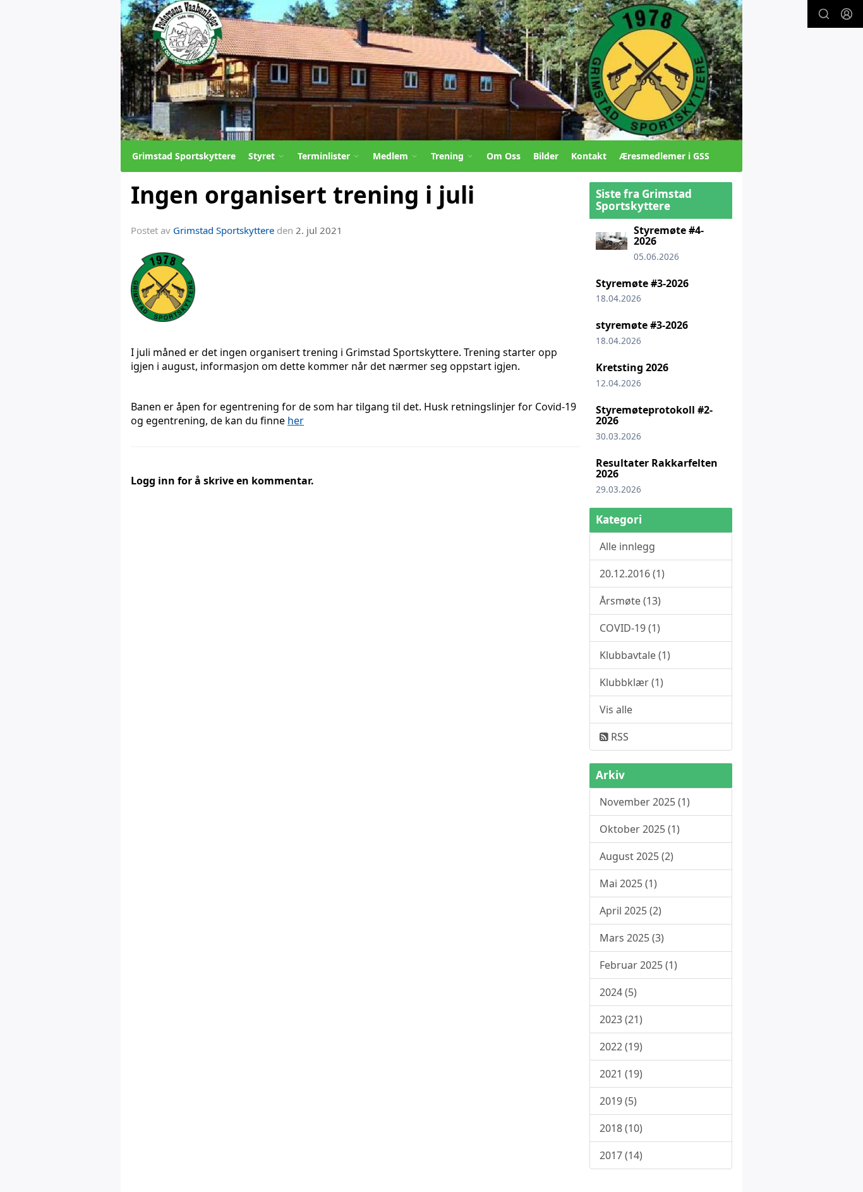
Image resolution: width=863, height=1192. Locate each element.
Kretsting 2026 (632, 367)
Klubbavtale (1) (635, 655)
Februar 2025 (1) (638, 965)
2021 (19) (621, 1074)
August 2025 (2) (636, 856)
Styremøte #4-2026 (669, 236)
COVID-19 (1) (630, 628)
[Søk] (823, 14)
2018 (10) (621, 1128)
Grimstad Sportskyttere (184, 156)
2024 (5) (618, 992)
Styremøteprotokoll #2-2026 (654, 415)
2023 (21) (621, 1019)
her (295, 420)
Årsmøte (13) (630, 601)
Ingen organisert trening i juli (302, 195)
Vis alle (616, 709)
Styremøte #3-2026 (642, 283)
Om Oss (503, 156)
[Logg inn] (846, 14)
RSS (618, 737)
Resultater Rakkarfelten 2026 (657, 468)
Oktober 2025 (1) (640, 829)
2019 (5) (618, 1101)
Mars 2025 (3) (632, 938)
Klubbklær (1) (631, 682)
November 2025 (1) (645, 802)
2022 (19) (621, 1047)
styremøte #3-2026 (642, 325)
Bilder (545, 156)
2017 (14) (621, 1155)
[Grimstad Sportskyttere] (431, 70)
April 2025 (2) (630, 911)
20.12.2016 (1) (632, 574)
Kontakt (589, 156)
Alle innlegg (627, 546)
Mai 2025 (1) (628, 883)
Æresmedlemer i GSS (664, 156)
